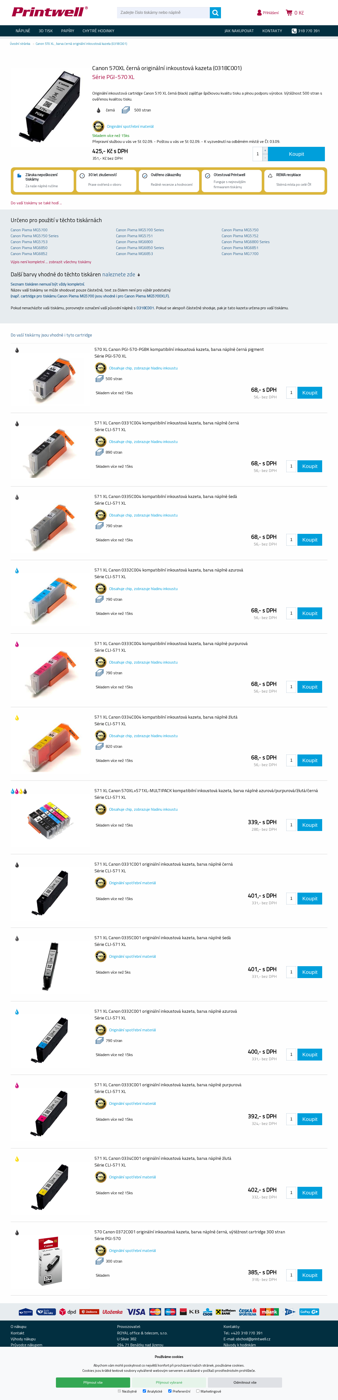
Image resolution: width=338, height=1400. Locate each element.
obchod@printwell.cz (253, 1339)
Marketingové (211, 1391)
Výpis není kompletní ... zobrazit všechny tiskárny (51, 262)
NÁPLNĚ (23, 31)
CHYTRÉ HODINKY (98, 31)
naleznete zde (118, 274)
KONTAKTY (272, 31)
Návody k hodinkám (239, 1345)
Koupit (296, 154)
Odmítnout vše (245, 1382)
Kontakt (17, 1333)
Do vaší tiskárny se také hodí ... (36, 203)
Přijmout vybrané (169, 1382)
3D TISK (46, 31)
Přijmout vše (93, 1382)
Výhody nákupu (23, 1339)
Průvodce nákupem (26, 1345)
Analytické (154, 1391)
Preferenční (181, 1391)
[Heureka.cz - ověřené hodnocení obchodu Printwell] (318, 20)
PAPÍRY (67, 31)
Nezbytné (129, 1391)
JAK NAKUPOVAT (239, 31)
